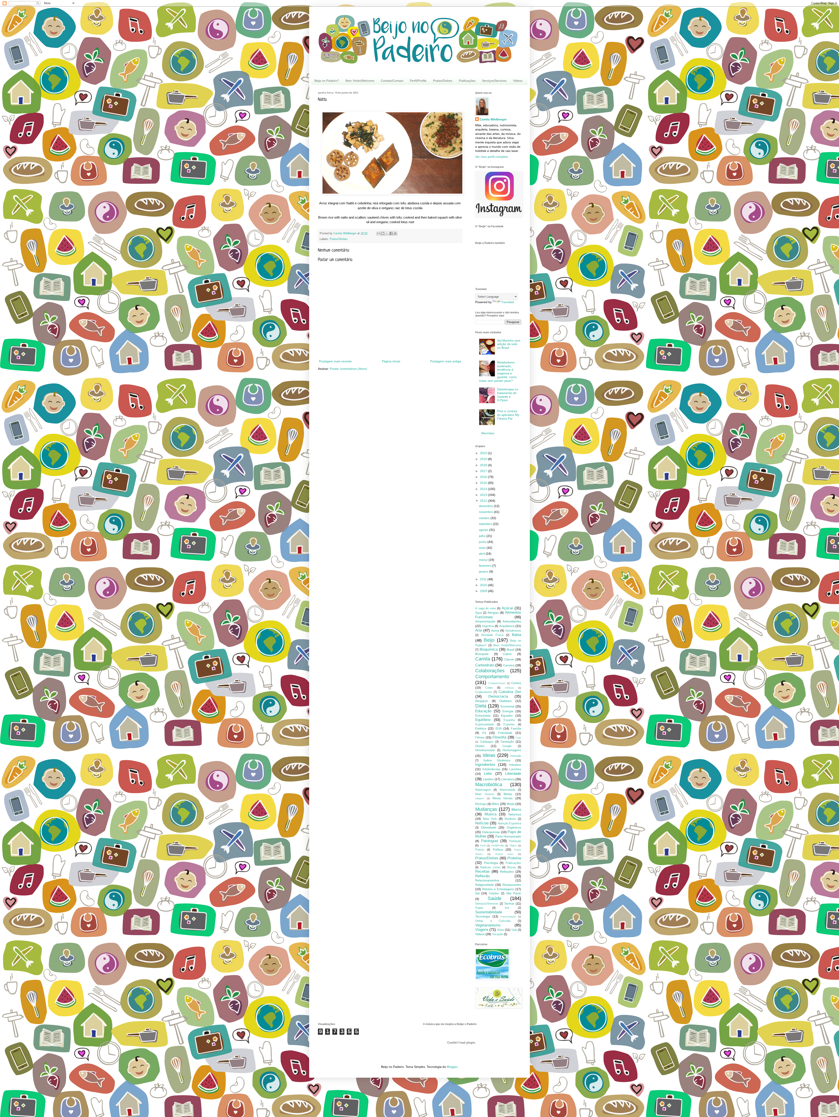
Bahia (516, 635)
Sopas (479, 907)
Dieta (480, 706)
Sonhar (509, 903)
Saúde (494, 898)
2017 (484, 471)
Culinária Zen (510, 692)
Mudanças (486, 809)
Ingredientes (485, 765)
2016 (484, 477)
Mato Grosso (484, 794)
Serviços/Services (494, 80)
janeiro (484, 571)
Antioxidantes (512, 621)
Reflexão (482, 876)
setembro (486, 524)
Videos (517, 80)
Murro (516, 810)
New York (490, 818)
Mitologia (481, 804)
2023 (484, 453)
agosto (484, 530)
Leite (488, 773)
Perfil (482, 845)
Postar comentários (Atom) (348, 368)
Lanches (515, 769)
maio (483, 547)
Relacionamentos (487, 880)
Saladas (494, 893)
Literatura (508, 779)
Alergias (493, 612)
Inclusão (515, 755)
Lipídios (488, 779)
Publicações (467, 80)
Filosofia (499, 737)
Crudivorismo (483, 692)
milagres (479, 798)
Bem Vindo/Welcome (359, 80)
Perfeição (515, 841)
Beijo (489, 640)
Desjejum (481, 701)
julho (482, 536)
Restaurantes (512, 884)
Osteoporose (491, 832)
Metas (508, 794)
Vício (500, 929)
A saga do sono (485, 608)
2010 (484, 585)
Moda (511, 804)
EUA (499, 728)
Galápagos (487, 741)
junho (483, 542)
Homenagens (512, 750)
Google (507, 746)
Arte (478, 630)
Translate (507, 302)
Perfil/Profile (418, 80)
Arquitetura (507, 626)
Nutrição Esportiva (509, 823)
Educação (483, 711)
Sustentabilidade (488, 912)
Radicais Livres (490, 867)
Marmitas (487, 433)
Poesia (479, 849)
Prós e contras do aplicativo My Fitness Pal (508, 414)
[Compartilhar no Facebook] (391, 233)
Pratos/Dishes (442, 80)
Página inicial (391, 361)
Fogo (518, 737)
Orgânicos (514, 827)
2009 (484, 591)
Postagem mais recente (335, 361)
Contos (516, 683)
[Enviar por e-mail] (378, 233)
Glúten (479, 746)
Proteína (514, 858)
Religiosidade (484, 884)
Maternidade (507, 789)
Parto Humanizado (508, 836)
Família (516, 728)
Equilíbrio (483, 720)
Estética (480, 728)
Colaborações (489, 670)
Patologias (489, 841)
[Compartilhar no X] (387, 233)
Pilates (513, 845)
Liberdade (513, 773)
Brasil (510, 649)
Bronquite (482, 654)
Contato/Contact (392, 80)
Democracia (498, 696)
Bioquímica (489, 649)
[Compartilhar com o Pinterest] (395, 233)
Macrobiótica (488, 784)
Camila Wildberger (493, 119)
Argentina (488, 626)
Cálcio (507, 654)
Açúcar (507, 608)
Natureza (514, 814)
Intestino (515, 764)
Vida (514, 929)
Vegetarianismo (487, 925)
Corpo (489, 687)
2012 (484, 500)
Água (478, 612)
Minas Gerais (502, 798)
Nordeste (510, 818)
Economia (507, 706)
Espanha (509, 720)
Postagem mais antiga (445, 361)
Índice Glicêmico (497, 760)
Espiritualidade (484, 724)
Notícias (482, 823)
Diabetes (505, 701)
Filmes (479, 737)
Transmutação (508, 916)
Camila (482, 659)
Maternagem (483, 789)
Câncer (509, 659)
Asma (495, 630)
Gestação (507, 741)
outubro (485, 518)
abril (482, 553)
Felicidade (505, 733)
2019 (484, 459)
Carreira (509, 665)
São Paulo (513, 893)
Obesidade (488, 827)
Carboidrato (484, 665)
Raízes (511, 867)
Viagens (481, 930)
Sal (477, 893)
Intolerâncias (491, 769)
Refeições (507, 871)
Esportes (509, 724)
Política (498, 849)
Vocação (497, 934)
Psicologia (491, 863)
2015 (484, 483)
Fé (484, 733)
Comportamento (492, 676)
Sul (507, 907)
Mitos (495, 804)
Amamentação (485, 621)
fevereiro (485, 565)
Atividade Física (492, 635)
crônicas (509, 687)
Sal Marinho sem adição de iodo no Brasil (508, 344)
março (484, 559)
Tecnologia (482, 916)
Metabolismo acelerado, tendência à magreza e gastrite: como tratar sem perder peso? (498, 371)
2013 (484, 495)
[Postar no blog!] (383, 233)
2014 (484, 489)
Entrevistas (483, 715)
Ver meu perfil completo (491, 156)
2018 (484, 465)
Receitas (482, 871)
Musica (490, 814)
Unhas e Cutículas (493, 920)
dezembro (486, 506)
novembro (486, 512)
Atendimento (513, 630)
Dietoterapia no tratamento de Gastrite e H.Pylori (507, 394)
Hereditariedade (485, 750)
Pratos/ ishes (504, 854)
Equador (507, 715)
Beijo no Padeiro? (326, 80)
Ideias (489, 755)
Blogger (452, 1066)
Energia (508, 711)
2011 (483, 579)
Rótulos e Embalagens (498, 889)
